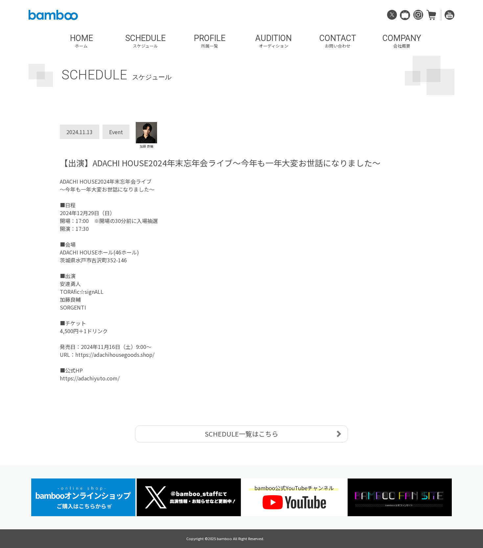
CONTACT (337, 41)
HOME (81, 41)
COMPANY (401, 41)
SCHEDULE (145, 41)
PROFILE (209, 41)
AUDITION (273, 41)
